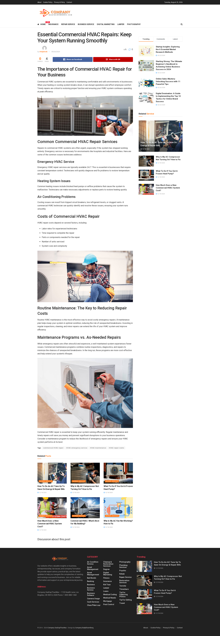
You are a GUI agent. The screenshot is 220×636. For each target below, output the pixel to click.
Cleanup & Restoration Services (108, 564)
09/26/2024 (55, 52)
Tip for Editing (125, 600)
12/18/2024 (42, 492)
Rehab (122, 574)
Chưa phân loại (93, 605)
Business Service (86, 24)
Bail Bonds (91, 578)
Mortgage (107, 601)
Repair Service (68, 24)
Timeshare (124, 589)
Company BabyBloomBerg (84, 628)
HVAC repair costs (116, 448)
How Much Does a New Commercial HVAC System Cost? (49, 524)
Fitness (106, 578)
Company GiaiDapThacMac (57, 628)
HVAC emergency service (76, 448)
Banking (90, 581)
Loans (105, 591)
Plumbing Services (123, 566)
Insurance (53, 24)
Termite (122, 586)
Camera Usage (93, 599)
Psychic (122, 571)
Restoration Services (124, 581)
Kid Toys (107, 585)
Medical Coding (110, 594)
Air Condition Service (92, 563)
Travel (122, 603)
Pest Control (108, 604)
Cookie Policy (47, 2)
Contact (69, 2)
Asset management (92, 568)
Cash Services (93, 602)
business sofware (91, 594)
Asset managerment (93, 574)
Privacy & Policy (59, 2)
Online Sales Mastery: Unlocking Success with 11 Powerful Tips (168, 81)
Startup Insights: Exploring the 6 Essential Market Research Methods (168, 49)
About (39, 2)
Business (91, 585)
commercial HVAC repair (53, 448)
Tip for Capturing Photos (123, 594)
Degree (106, 569)
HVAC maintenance (98, 448)
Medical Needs (109, 598)
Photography (134, 24)
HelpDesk (43, 52)
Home (43, 24)
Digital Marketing (106, 24)
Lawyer (120, 24)
